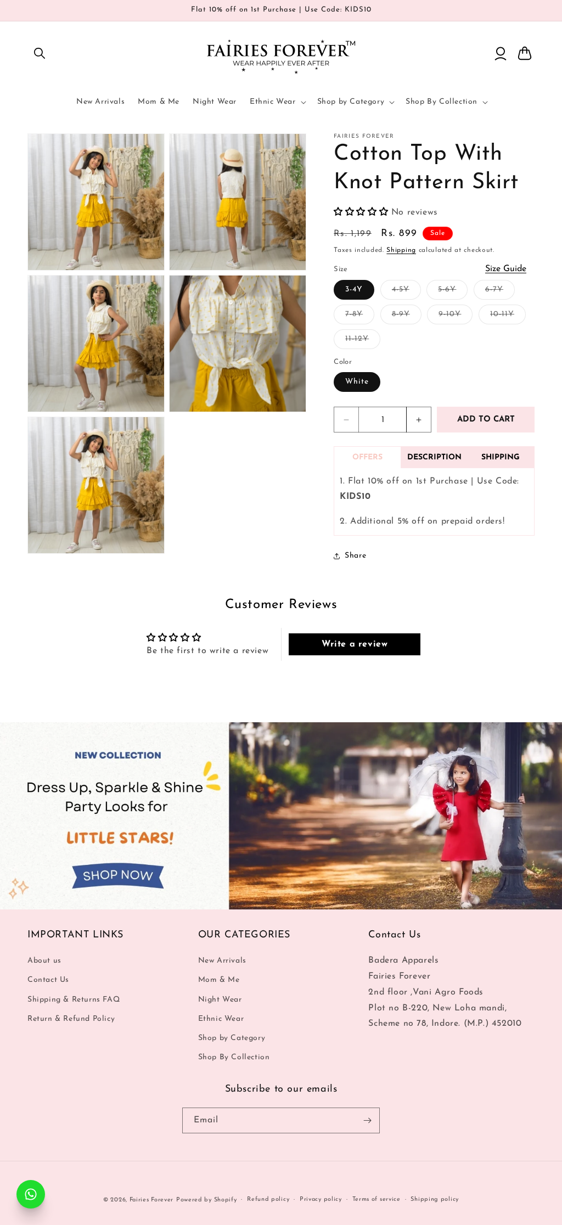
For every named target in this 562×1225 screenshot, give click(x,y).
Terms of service (376, 1199)
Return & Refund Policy (71, 1019)
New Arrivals (222, 961)
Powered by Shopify (206, 1200)
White (357, 382)
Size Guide (505, 269)
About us (44, 961)
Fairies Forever (152, 1200)
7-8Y (359, 317)
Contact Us (48, 980)
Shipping (401, 250)
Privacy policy (321, 1199)
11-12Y (362, 341)
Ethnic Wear (221, 1019)
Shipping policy (435, 1199)
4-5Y (406, 292)
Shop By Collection (234, 1057)
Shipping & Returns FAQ (73, 1000)
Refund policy (268, 1199)
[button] (39, 53)
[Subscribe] (367, 1120)
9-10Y (456, 317)
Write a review (354, 644)
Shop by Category (232, 1038)
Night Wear (220, 1000)
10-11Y (508, 317)
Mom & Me (219, 980)
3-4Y (354, 289)
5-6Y (453, 292)
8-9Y (407, 317)
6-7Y (500, 292)
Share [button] (355, 556)
